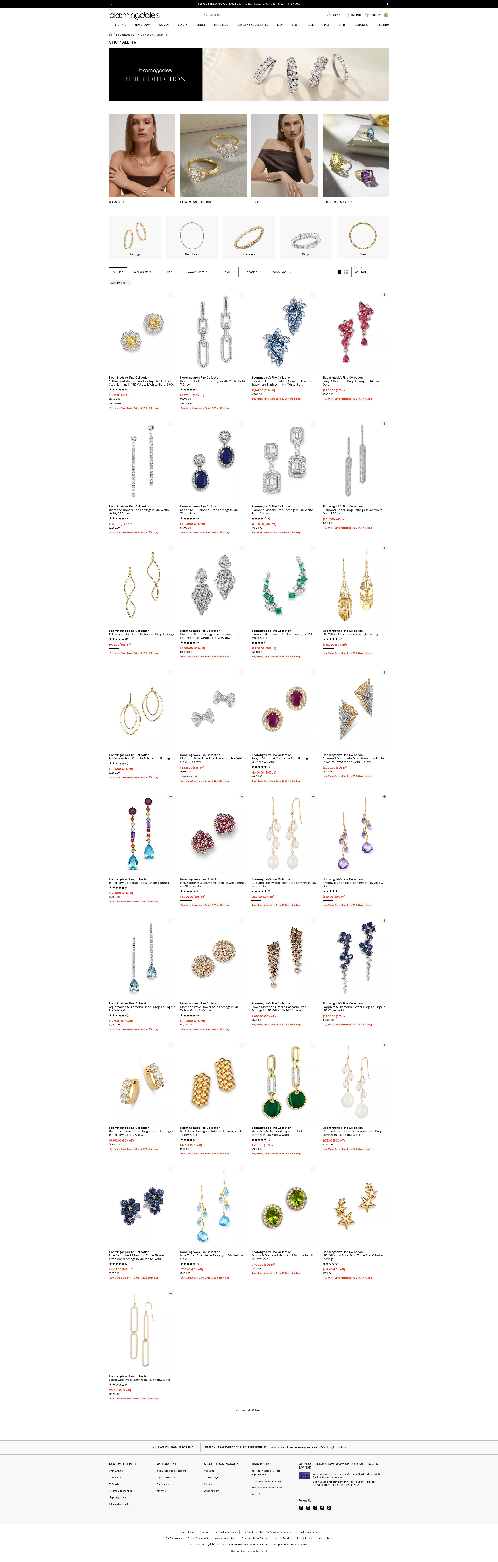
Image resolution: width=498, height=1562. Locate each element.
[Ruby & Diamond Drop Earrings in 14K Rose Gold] (356, 332)
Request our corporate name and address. (284, 1544)
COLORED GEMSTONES (337, 202)
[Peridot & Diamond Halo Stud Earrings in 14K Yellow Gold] (284, 1206)
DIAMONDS (116, 202)
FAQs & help (115, 1484)
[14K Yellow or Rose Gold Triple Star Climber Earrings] (356, 1206)
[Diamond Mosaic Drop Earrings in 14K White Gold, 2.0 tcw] (284, 460)
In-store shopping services (266, 1481)
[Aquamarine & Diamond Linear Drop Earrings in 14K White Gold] (142, 957)
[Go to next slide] (382, 4)
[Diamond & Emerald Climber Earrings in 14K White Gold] (284, 585)
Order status (163, 1484)
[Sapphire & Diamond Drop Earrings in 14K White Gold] (213, 460)
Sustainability (211, 1490)
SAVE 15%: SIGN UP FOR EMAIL (177, 1447)
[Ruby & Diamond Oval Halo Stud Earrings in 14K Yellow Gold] (284, 709)
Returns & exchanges (120, 1490)
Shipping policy (117, 1497)
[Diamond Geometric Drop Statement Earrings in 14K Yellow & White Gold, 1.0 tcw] (356, 709)
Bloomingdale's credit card (171, 1470)
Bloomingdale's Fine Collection (134, 34)
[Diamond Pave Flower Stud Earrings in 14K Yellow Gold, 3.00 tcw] (213, 957)
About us (209, 1470)
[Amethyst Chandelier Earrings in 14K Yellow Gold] (356, 833)
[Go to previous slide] (111, 4)
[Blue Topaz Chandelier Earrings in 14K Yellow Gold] (213, 1206)
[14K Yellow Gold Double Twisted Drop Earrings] (142, 585)
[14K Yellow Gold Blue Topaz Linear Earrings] (142, 833)
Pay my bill (162, 1490)
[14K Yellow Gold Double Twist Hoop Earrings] (142, 709)
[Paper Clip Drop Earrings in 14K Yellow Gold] (142, 1330)
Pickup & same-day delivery (266, 1487)
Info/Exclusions (337, 1447)
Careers (208, 1484)
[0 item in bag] (386, 15)
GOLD (255, 202)
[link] (142, 392)
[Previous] (113, 331)
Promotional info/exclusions (329, 1485)
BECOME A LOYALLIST (212, 4)
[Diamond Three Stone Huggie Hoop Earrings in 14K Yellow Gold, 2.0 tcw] (142, 1082)
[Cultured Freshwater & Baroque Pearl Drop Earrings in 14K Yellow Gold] (356, 1082)
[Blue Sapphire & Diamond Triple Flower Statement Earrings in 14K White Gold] (142, 1206)
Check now (352, 1485)
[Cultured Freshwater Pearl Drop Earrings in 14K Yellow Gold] (284, 833)
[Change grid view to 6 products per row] (346, 272)
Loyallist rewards (165, 1477)
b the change (211, 1477)
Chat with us (116, 1470)
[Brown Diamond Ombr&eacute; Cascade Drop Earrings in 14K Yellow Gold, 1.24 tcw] (284, 957)
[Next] (170, 331)
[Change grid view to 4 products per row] (339, 272)
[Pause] (386, 4)
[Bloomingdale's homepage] (111, 35)
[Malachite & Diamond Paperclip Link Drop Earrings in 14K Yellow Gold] (284, 1082)
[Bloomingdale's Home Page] (134, 16)
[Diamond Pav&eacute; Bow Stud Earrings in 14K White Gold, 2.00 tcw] (213, 709)
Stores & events (259, 1494)
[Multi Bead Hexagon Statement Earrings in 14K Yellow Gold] (213, 1082)
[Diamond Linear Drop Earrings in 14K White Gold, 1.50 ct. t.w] (356, 460)
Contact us (115, 1477)
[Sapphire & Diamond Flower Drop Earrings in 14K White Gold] (356, 957)
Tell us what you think (120, 1504)
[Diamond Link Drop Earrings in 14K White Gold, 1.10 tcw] (213, 332)
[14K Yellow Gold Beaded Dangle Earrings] (356, 585)
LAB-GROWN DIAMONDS (196, 202)
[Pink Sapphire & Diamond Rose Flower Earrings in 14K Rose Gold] (213, 833)
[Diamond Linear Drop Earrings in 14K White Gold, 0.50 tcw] (142, 460)
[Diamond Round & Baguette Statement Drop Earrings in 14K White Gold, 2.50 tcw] (213, 585)
